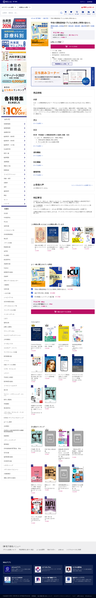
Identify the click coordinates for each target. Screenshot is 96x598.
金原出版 (6, 226)
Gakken (6, 268)
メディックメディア (10, 440)
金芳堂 (6, 251)
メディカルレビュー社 (10, 306)
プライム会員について (9, 549)
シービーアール (8, 297)
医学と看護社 (8, 399)
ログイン (83, 2)
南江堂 (6, 390)
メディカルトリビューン (11, 469)
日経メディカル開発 (10, 364)
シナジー (6, 373)
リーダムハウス (8, 343)
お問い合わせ (80, 596)
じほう (6, 318)
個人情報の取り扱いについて (45, 596)
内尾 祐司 (71, 26)
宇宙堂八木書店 (8, 377)
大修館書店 (7, 473)
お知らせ (61, 549)
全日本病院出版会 (9, 301)
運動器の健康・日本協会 (57, 26)
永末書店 (6, 426)
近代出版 (6, 452)
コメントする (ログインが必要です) (81, 185)
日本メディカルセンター (11, 280)
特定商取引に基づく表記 (26, 549)
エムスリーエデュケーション (12, 335)
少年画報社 (7, 339)
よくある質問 (40, 549)
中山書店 (6, 255)
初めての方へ (51, 549)
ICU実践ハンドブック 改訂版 (44, 297)
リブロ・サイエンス (10, 369)
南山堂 (6, 238)
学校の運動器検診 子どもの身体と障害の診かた (50, 289)
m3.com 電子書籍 (36, 18)
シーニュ (6, 360)
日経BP (6, 276)
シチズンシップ (8, 465)
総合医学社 (7, 259)
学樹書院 (6, 404)
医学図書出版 (8, 356)
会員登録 (89, 2)
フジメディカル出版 (10, 310)
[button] (93, 241)
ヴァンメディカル (9, 331)
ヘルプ (73, 596)
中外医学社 (7, 217)
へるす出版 (7, 293)
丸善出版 (6, 289)
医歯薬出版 (7, 247)
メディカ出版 (8, 243)
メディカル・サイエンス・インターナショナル (14, 412)
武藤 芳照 (45, 18)
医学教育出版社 (8, 381)
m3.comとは (88, 596)
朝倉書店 (6, 436)
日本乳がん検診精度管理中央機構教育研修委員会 (14, 431)
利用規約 (34, 596)
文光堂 (6, 213)
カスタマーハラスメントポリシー (62, 596)
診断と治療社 (8, 327)
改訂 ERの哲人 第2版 (42, 293)
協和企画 (6, 322)
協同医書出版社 (8, 457)
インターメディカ (9, 314)
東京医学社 (7, 408)
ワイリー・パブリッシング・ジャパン (14, 394)
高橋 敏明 (77, 26)
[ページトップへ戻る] (91, 595)
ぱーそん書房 (8, 422)
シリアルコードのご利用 (74, 549)
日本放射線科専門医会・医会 (12, 448)
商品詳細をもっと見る (61, 64)
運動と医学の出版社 (10, 478)
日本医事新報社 (8, 234)
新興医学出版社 (8, 272)
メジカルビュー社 (9, 230)
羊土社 (6, 221)
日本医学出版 (8, 461)
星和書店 (6, 444)
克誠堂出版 (7, 264)
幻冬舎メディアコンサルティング (14, 417)
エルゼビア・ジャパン (10, 348)
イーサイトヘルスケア (10, 385)
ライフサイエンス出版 (10, 352)
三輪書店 (6, 285)
